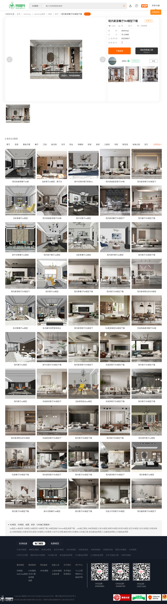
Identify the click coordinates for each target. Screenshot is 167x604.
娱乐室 (54, 144)
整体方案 (26, 144)
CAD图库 (132, 550)
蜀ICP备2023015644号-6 (65, 596)
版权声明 (79, 577)
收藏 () (149, 21)
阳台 (71, 144)
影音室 (125, 144)
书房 (116, 144)
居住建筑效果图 (66, 555)
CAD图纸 (32, 571)
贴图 (30, 580)
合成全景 (55, 574)
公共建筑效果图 (96, 555)
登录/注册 (156, 5)
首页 (18, 14)
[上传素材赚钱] (130, 5)
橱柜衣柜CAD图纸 (37, 555)
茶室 (16, 144)
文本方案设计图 (112, 555)
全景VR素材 (126, 555)
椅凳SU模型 (34, 550)
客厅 (57, 14)
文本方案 (32, 574)
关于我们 (67, 571)
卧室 (89, 144)
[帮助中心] (136, 5)
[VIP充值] (144, 6)
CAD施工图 (52, 555)
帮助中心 (79, 574)
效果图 (31, 577)
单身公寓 (136, 144)
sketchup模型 (39, 14)
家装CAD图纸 (120, 550)
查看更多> (157, 144)
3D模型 (20, 571)
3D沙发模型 (71, 550)
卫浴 (45, 144)
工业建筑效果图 (81, 555)
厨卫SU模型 (59, 550)
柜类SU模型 (46, 550)
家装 (50, 14)
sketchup (27, 14)
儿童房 (107, 144)
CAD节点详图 (22, 555)
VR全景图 (44, 571)
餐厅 (36, 144)
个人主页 (79, 571)
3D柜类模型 (95, 550)
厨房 (98, 144)
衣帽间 (80, 144)
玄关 (63, 144)
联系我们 (67, 574)
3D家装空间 (108, 550)
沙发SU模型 (21, 550)
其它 (146, 144)
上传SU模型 (57, 571)
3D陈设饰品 (83, 550)
